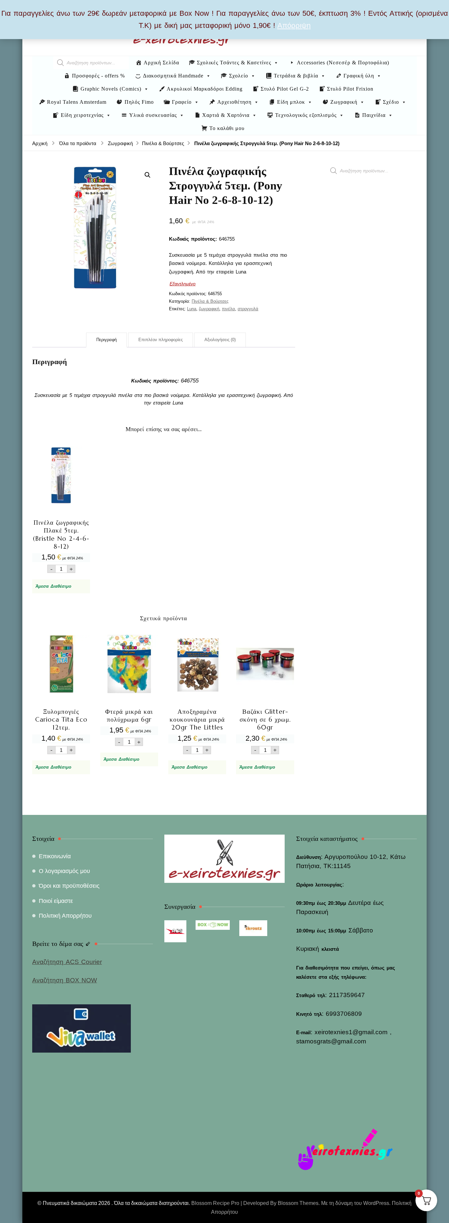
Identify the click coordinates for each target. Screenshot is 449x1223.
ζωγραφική (209, 308)
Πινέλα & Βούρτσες (210, 301)
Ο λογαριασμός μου (64, 871)
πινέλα (228, 308)
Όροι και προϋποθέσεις (69, 886)
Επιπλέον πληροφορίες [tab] (160, 339)
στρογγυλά (248, 308)
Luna (191, 308)
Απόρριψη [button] (294, 25)
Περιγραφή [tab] (106, 339)
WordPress (376, 1203)
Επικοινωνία (55, 856)
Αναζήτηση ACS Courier (67, 961)
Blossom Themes (298, 1203)
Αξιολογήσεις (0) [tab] (220, 339)
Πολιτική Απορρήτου (65, 915)
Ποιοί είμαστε (56, 901)
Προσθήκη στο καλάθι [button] (61, 507)
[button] (148, 175)
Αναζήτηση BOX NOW (64, 980)
